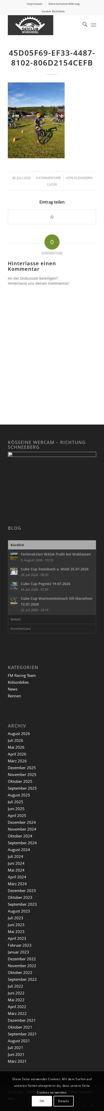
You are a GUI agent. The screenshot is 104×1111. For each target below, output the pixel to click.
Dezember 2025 (22, 767)
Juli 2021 (15, 1047)
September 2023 (22, 904)
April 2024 (17, 876)
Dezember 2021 (22, 1020)
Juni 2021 (16, 1054)
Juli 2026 (15, 740)
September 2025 (22, 788)
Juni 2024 (16, 863)
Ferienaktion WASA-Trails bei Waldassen (56, 554)
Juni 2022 (16, 992)
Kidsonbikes (18, 682)
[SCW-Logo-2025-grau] (43, 25)
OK (42, 1101)
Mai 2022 (16, 999)
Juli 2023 (15, 917)
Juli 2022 (15, 986)
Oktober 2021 (20, 1027)
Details (63, 1101)
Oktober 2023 (20, 897)
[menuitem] (34, 4)
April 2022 (17, 1006)
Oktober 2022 (20, 972)
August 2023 (19, 911)
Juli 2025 (15, 801)
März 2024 (17, 883)
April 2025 (17, 815)
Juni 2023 (16, 924)
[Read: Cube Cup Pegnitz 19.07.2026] (13, 585)
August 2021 (19, 1040)
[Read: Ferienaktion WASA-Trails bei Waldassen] (13, 556)
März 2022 (17, 1013)
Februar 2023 (20, 945)
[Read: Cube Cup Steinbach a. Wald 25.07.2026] (13, 571)
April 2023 (17, 938)
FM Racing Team (22, 675)
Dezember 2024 (22, 822)
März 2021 (17, 1061)
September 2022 (22, 979)
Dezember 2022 (22, 958)
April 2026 (17, 754)
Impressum (34, 4)
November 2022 (22, 965)
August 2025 (19, 794)
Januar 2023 (18, 951)
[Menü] (93, 25)
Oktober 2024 (20, 835)
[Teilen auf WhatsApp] (52, 217)
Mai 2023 (16, 931)
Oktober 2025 (20, 781)
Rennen (14, 695)
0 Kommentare (48, 177)
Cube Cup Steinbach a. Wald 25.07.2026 (55, 569)
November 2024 (22, 829)
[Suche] (82, 25)
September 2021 (22, 1033)
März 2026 (17, 760)
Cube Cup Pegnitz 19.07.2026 (45, 583)
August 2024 (19, 849)
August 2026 (19, 733)
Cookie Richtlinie (53, 11)
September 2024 (22, 842)
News (12, 689)
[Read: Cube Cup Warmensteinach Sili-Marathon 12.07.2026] (13, 600)
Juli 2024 (15, 856)
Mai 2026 (16, 747)
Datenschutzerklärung (64, 4)
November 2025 (22, 774)
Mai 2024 (16, 870)
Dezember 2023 (22, 890)
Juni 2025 (16, 808)
